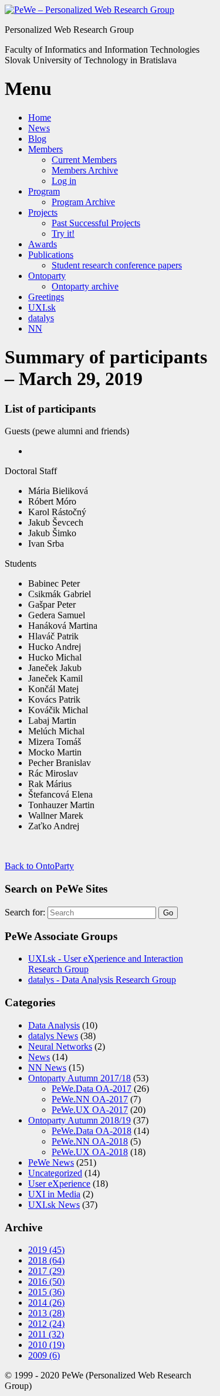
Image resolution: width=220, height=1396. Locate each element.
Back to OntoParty (39, 866)
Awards (42, 244)
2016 (46, 1281)
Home (39, 117)
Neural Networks (60, 1046)
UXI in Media (54, 1194)
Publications (50, 255)
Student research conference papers (117, 265)
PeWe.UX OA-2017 (90, 1110)
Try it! (63, 234)
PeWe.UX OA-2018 (90, 1152)
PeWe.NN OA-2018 (90, 1141)
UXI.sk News (54, 1205)
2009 (44, 1355)
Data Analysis (54, 1025)
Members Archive (85, 170)
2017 (46, 1271)
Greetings (46, 297)
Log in (64, 181)
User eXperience (59, 1184)
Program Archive (83, 202)
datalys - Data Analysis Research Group (102, 980)
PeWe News (51, 1162)
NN (35, 328)
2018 (46, 1260)
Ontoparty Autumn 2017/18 (79, 1078)
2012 (46, 1324)
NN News (47, 1067)
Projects (42, 212)
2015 (46, 1292)
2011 (46, 1334)
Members (45, 149)
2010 (46, 1345)
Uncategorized (55, 1173)
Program (44, 191)
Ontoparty (47, 276)
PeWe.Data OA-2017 (91, 1089)
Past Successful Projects (96, 223)
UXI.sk (42, 307)
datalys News (53, 1036)
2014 (46, 1303)
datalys (41, 318)
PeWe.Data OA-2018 (91, 1131)
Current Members (84, 160)
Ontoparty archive (85, 286)
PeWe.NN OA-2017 (90, 1099)
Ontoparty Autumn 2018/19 (79, 1120)
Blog (37, 139)
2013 (46, 1313)
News (39, 128)
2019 (46, 1250)
